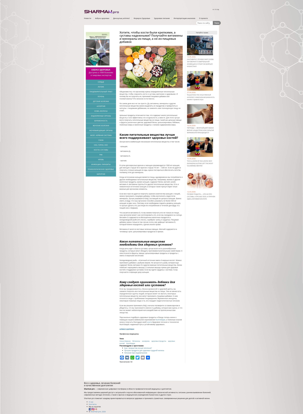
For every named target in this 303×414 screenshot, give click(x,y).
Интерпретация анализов (184, 18)
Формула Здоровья (142, 18)
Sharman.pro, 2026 (98, 411)
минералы (146, 341)
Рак (100, 155)
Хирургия (101, 174)
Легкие (101, 87)
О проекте (203, 18)
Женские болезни (101, 125)
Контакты (93, 404)
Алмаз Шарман (125, 341)
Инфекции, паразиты (101, 164)
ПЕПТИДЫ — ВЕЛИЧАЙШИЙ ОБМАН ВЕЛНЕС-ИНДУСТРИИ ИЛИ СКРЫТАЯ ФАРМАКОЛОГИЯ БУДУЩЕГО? (200, 130)
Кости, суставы (101, 150)
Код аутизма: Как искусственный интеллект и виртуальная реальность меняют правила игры (201, 97)
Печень (101, 96)
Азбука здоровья (102, 18)
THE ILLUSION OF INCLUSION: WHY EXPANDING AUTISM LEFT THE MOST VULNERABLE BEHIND (200, 163)
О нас (91, 402)
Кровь (101, 159)
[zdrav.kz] (102, 11)
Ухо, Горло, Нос (101, 145)
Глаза (100, 140)
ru (218, 9)
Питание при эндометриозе (135, 353)
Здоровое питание (162, 18)
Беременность (100, 121)
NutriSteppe (160, 320)
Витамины (136, 341)
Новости (87, 18)
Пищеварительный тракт (100, 91)
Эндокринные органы (101, 116)
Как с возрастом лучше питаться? (138, 348)
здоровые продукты (158, 341)
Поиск (216, 23)
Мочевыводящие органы (101, 130)
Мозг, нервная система (101, 135)
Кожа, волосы (100, 111)
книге (149, 322)
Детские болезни (101, 101)
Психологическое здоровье (101, 169)
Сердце (101, 82)
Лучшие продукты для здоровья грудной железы (144, 350)
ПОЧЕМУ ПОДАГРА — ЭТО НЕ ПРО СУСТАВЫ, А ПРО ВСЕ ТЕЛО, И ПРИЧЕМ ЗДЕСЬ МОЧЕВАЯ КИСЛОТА (201, 196)
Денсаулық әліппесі (121, 18)
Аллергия (101, 106)
